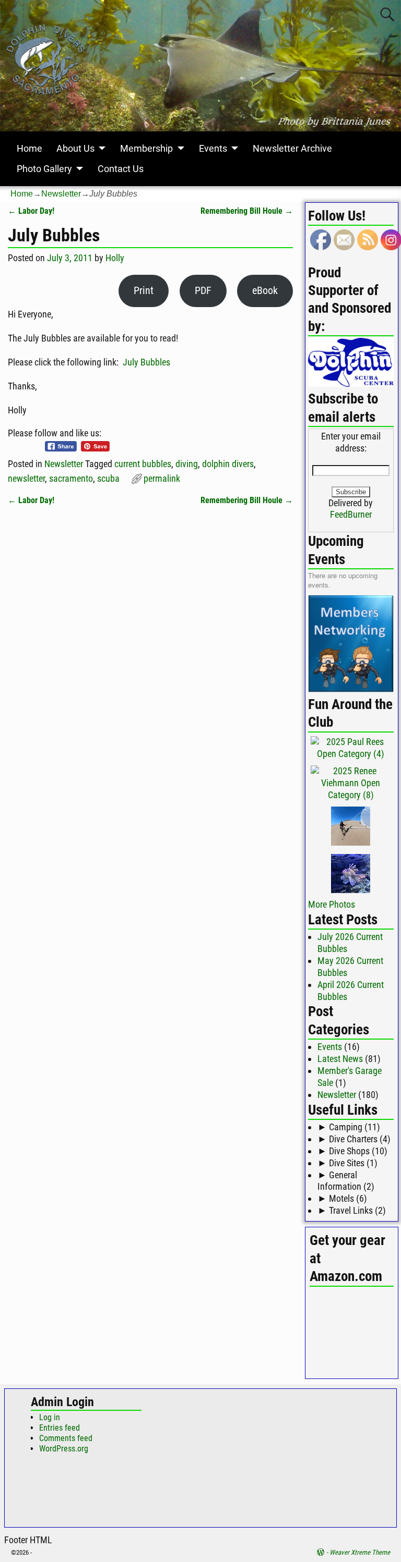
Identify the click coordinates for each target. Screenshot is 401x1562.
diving (186, 463)
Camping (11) (348, 1126)
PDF (203, 290)
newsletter (26, 478)
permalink (162, 478)
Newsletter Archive (292, 148)
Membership (146, 148)
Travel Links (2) (351, 1210)
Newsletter (61, 193)
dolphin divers (228, 463)
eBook (265, 290)
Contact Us (121, 168)
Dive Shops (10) (352, 1150)
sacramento (71, 478)
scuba (108, 478)
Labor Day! (31, 211)
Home (29, 148)
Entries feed (59, 1428)
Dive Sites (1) (347, 1162)
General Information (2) (345, 1180)
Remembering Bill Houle (246, 211)
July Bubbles (146, 362)
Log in (49, 1417)
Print (144, 290)
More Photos (331, 904)
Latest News (340, 1058)
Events (213, 148)
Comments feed (65, 1438)
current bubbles (142, 463)
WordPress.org (63, 1449)
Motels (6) (342, 1198)
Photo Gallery (44, 168)
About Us (75, 148)
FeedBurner (351, 514)
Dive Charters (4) (354, 1138)
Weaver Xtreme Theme (359, 1552)
